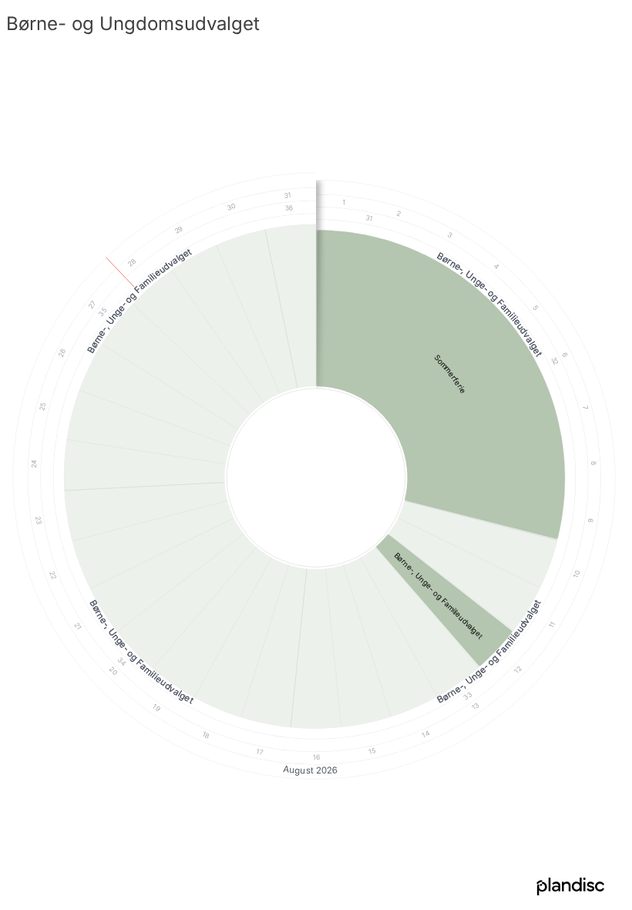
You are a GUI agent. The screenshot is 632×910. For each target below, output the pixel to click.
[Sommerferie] (441, 384)
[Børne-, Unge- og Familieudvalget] (444, 600)
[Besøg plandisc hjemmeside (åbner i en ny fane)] (570, 888)
